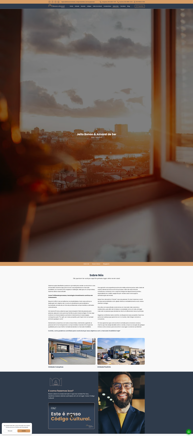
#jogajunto (106, 264)
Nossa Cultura (96, 264)
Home (71, 6)
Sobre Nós (116, 6)
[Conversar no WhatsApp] (188, 431)
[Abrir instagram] (49, 2)
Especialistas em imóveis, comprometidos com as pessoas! (78, 2)
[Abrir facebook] (52, 2)
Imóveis (77, 6)
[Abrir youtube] (55, 2)
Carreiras (123, 6)
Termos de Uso (10, 427)
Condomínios (107, 6)
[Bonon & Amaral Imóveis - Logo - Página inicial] (56, 6)
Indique (89, 6)
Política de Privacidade (21, 427)
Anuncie (83, 6)
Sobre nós (86, 264)
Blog (128, 6)
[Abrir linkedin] (58, 2)
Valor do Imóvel (97, 6)
